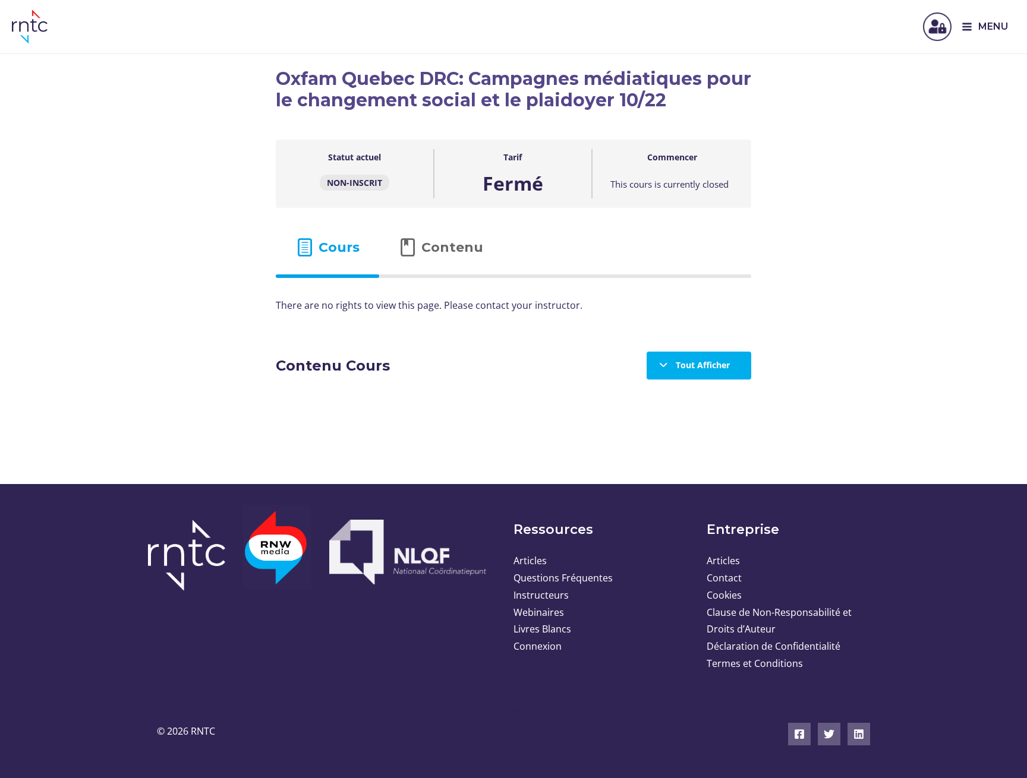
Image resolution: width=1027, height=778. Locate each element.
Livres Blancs (542, 628)
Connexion (538, 646)
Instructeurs (541, 595)
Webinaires (539, 612)
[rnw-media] (277, 554)
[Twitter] (829, 734)
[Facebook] (799, 734)
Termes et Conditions (755, 663)
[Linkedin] (859, 734)
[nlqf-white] (406, 552)
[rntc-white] (191, 555)
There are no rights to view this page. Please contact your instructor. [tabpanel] (429, 305)
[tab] (327, 247)
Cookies (724, 595)
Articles (530, 560)
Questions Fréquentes (563, 577)
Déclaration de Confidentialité (773, 646)
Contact (724, 577)
